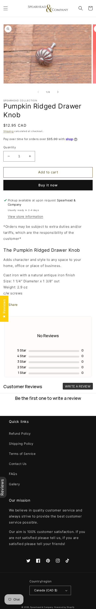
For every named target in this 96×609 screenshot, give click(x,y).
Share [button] (13, 305)
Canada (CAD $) (46, 590)
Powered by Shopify (64, 607)
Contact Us (18, 464)
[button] (5, 8)
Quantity (9, 147)
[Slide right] (58, 92)
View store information (25, 216)
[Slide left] (38, 92)
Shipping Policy (21, 443)
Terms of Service (22, 454)
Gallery (14, 484)
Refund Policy (20, 433)
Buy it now (48, 185)
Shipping (8, 131)
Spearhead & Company (41, 607)
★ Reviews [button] (4, 308)
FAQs (13, 474)
